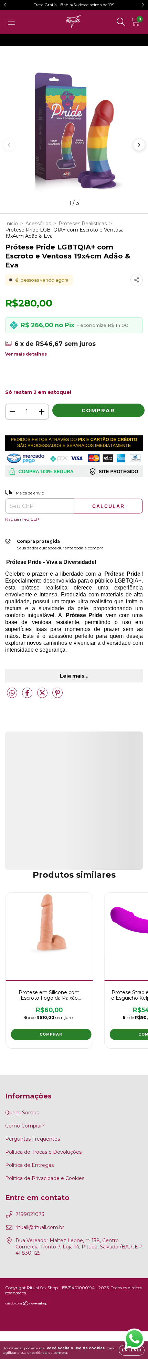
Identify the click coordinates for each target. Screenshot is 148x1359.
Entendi (131, 1350)
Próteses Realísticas (83, 223)
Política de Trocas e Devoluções (43, 1152)
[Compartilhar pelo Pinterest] (57, 695)
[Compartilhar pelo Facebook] (28, 695)
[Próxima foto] (139, 145)
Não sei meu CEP (22, 519)
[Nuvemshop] (26, 1304)
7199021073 (29, 1214)
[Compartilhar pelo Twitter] (43, 695)
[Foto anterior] (9, 145)
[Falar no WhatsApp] (134, 1338)
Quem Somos (22, 1113)
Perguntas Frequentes (32, 1139)
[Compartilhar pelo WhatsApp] (12, 693)
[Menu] (11, 21)
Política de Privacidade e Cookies (44, 1178)
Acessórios (38, 223)
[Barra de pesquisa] (121, 21)
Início (11, 223)
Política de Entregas (29, 1165)
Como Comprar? (25, 1126)
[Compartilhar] (136, 280)
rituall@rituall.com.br (39, 1227)
